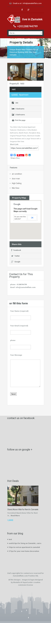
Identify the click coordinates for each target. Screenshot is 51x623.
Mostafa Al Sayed (20, 582)
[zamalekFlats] (25, 19)
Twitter (17, 256)
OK (32, 218)
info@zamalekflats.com (32, 3)
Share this (15, 158)
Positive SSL (33, 576)
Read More (15, 516)
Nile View (15, 188)
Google (17, 262)
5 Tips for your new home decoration (24, 551)
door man (16, 179)
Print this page (20, 120)
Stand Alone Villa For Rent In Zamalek (22, 509)
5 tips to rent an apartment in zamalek (24, 547)
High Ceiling (16, 183)
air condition (17, 174)
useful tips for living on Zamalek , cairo (25, 543)
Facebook (17, 250)
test (10, 539)
